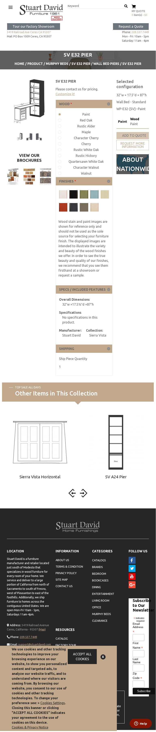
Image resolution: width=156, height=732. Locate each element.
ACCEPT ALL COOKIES (82, 656)
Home (19, 64)
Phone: (14, 637)
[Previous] (73, 493)
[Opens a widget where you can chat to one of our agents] (140, 724)
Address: (15, 625)
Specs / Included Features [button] (82, 289)
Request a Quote (131, 26)
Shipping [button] (66, 349)
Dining (96, 587)
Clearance (100, 620)
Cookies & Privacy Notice (30, 727)
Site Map (62, 579)
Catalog (62, 638)
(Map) (42, 629)
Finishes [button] (66, 181)
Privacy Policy (66, 573)
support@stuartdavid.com (34, 644)
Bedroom (99, 573)
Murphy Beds (57, 64)
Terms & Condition (69, 566)
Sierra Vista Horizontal (39, 476)
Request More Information (132, 145)
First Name (138, 645)
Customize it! (65, 94)
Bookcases (100, 580)
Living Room (100, 600)
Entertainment (103, 593)
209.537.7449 (140, 32)
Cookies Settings (52, 703)
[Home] (41, 12)
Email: (14, 644)
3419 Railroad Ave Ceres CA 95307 (29, 32)
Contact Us (64, 586)
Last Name (136, 660)
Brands (97, 567)
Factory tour (66, 645)
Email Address (138, 628)
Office (96, 607)
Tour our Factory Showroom (33, 26)
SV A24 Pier (116, 476)
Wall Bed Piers (106, 64)
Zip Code (137, 676)
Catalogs (99, 560)
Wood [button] (64, 104)
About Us (62, 560)
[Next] (83, 493)
